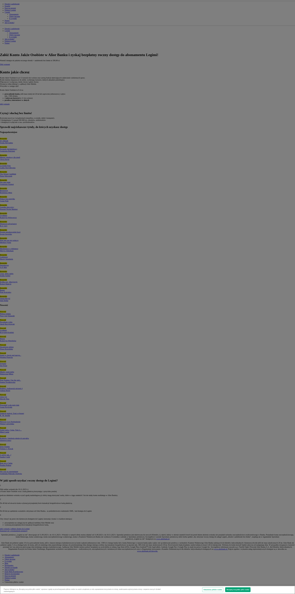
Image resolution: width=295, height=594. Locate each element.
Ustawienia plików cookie (213, 590)
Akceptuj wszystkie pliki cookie (237, 590)
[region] (147, 590)
